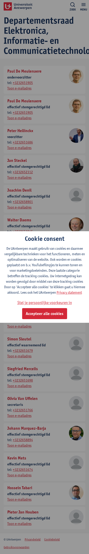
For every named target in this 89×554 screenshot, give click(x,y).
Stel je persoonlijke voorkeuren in (44, 302)
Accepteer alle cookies (44, 313)
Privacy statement (69, 292)
